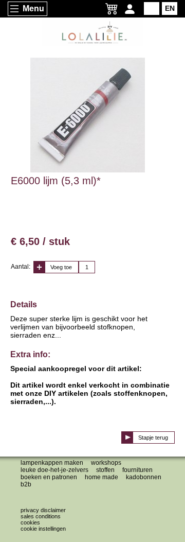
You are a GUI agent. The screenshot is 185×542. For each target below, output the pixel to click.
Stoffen (105, 470)
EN (170, 8)
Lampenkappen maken (52, 462)
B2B (26, 484)
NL (152, 8)
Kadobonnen (143, 477)
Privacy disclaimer (43, 510)
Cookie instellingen (43, 529)
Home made (101, 477)
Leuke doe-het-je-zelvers (54, 470)
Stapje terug (153, 437)
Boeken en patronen (49, 477)
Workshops (106, 462)
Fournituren (137, 470)
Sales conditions (41, 516)
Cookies (30, 522)
